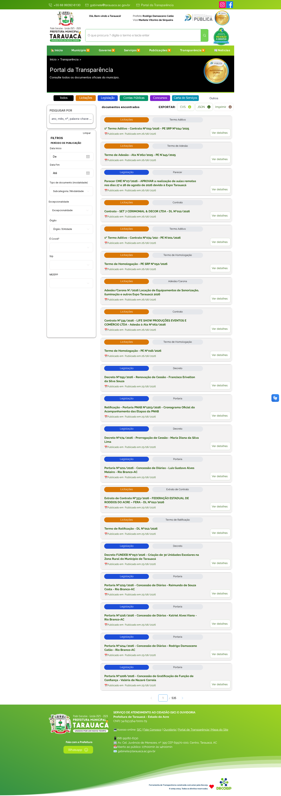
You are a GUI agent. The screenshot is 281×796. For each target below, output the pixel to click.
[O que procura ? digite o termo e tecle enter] (204, 35)
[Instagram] (222, 4)
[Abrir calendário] (87, 156)
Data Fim (55, 165)
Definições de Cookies (237, 789)
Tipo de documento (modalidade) (69, 183)
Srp (51, 256)
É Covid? (54, 239)
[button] (80, 50)
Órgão (53, 220)
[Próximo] (182, 698)
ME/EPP (54, 274)
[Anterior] (151, 698)
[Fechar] (276, 789)
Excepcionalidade (59, 202)
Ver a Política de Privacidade (117, 791)
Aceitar (264, 789)
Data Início (56, 148)
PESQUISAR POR (61, 110)
